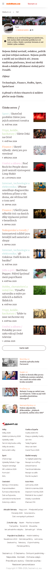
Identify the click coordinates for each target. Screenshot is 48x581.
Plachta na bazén (33, 523)
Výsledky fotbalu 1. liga (10, 462)
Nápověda (11, 557)
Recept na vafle (31, 473)
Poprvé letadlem (8, 488)
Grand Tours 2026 (32, 450)
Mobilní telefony (33, 536)
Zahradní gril (30, 530)
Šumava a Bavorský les (11, 492)
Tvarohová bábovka (32, 469)
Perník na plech (31, 476)
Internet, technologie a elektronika (15, 185)
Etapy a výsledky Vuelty (34, 436)
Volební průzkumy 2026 (11, 436)
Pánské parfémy (23, 546)
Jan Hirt (28, 440)
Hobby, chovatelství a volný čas (15, 288)
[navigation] (3, 4)
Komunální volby (8, 450)
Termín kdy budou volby (11, 443)
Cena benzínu (29, 513)
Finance (6, 147)
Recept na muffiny (32, 462)
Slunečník (24, 526)
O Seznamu (19, 553)
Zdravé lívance (31, 466)
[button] (39, 117)
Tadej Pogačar (31, 443)
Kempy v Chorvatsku (10, 485)
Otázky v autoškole (32, 499)
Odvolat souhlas (33, 561)
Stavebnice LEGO (10, 539)
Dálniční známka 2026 (34, 488)
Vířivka (39, 530)
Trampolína (13, 526)
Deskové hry (12, 543)
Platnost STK (30, 502)
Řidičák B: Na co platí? (34, 495)
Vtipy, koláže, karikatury (10, 132)
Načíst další (24, 348)
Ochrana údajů (33, 557)
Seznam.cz (32, 4)
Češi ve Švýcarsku (9, 495)
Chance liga (6, 459)
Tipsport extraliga (9, 466)
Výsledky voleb (7, 440)
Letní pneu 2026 (31, 485)
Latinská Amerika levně (11, 499)
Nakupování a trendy (14, 230)
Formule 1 (6, 473)
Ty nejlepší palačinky (33, 459)
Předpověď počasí (36, 510)
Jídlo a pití (8, 270)
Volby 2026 (6, 433)
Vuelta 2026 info (31, 433)
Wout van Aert (31, 447)
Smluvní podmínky (35, 553)
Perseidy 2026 (17, 513)
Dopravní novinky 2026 (34, 492)
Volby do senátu (8, 447)
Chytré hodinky (33, 543)
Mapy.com (23, 510)
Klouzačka (33, 526)
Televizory (22, 543)
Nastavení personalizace (23, 564)
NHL (4, 476)
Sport (5, 114)
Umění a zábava (11, 164)
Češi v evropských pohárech (23, 516)
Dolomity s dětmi (9, 502)
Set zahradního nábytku (14, 530)
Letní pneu (38, 539)
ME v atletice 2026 (9, 469)
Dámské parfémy (26, 539)
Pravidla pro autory (15, 561)
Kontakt (21, 557)
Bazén (21, 523)
